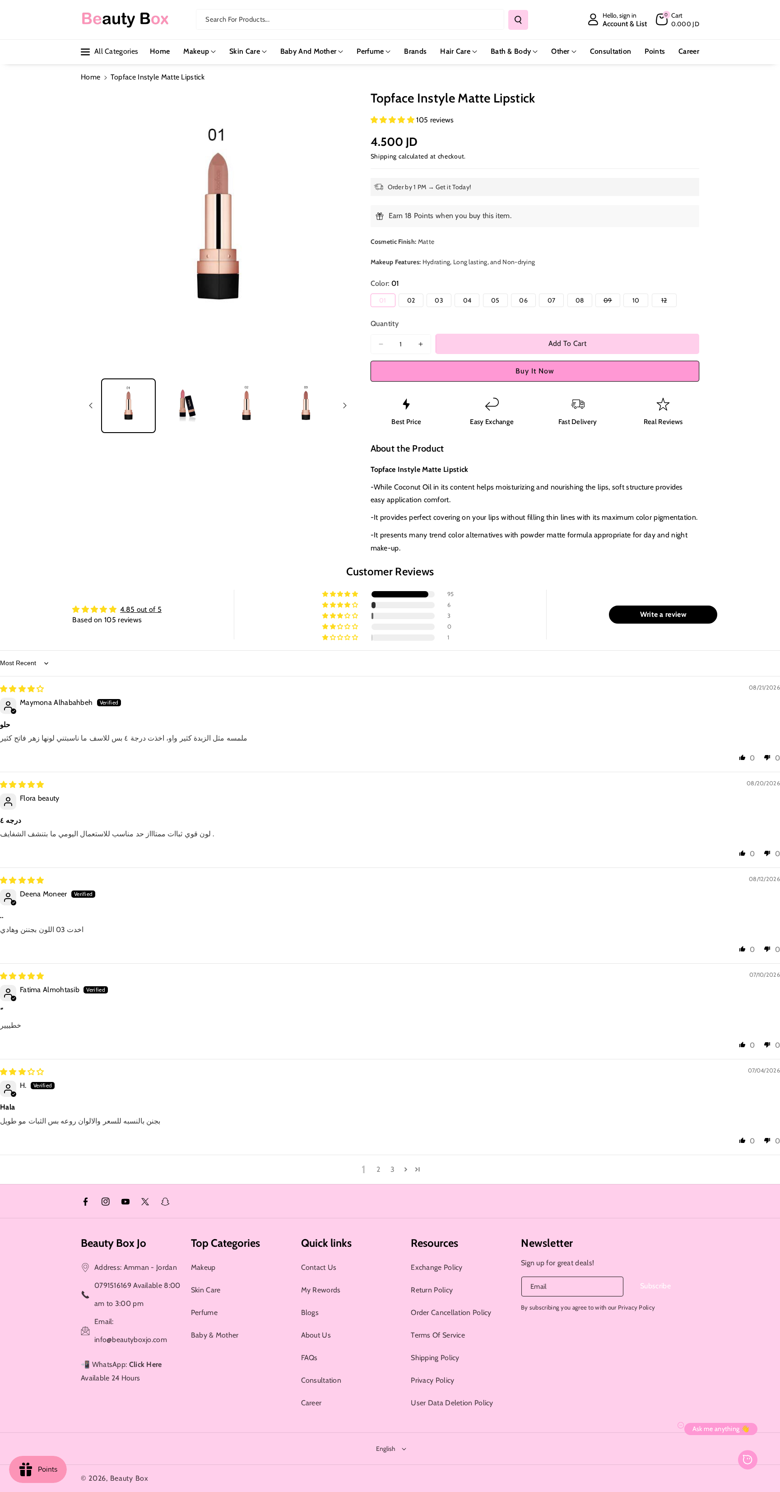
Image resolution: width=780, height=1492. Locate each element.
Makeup (196, 51)
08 (584, 301)
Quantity (385, 323)
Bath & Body (511, 51)
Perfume (370, 51)
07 (556, 301)
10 (640, 301)
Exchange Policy (437, 1267)
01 (387, 301)
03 (443, 301)
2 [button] (378, 1169)
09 (612, 301)
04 (471, 301)
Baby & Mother (215, 1335)
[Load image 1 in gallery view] (128, 405)
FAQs (309, 1357)
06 (527, 301)
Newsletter (547, 1243)
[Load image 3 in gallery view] (246, 405)
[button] (677, 19)
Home (90, 77)
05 (499, 301)
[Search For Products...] (518, 20)
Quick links (326, 1243)
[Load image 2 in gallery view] (187, 405)
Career (311, 1403)
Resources (434, 1243)
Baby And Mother (308, 51)
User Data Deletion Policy (452, 1403)
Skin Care (244, 51)
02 (415, 301)
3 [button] (392, 1169)
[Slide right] (345, 405)
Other (560, 51)
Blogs (310, 1312)
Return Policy (432, 1290)
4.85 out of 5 (141, 609)
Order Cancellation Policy (451, 1312)
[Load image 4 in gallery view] (306, 405)
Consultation (321, 1380)
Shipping (384, 156)
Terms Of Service (438, 1335)
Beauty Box (129, 1478)
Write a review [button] (663, 614)
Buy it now (534, 371)
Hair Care (455, 51)
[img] (22, 689)
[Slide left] (91, 405)
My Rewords (321, 1290)
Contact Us (319, 1267)
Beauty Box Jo (113, 1243)
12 (669, 301)
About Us (316, 1335)
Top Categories (225, 1243)
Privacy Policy (432, 1380)
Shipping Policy (435, 1357)
